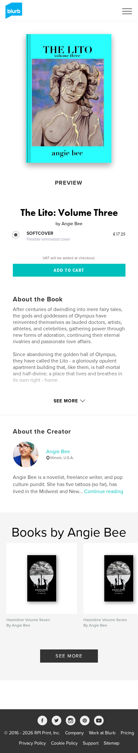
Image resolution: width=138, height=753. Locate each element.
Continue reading (103, 491)
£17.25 (119, 234)
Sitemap (111, 743)
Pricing (127, 733)
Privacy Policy (32, 743)
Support (91, 743)
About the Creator (42, 432)
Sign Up (102, 11)
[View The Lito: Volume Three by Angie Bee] (69, 98)
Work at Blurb (102, 733)
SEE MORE (69, 656)
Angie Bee (58, 451)
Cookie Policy (64, 743)
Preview (68, 182)
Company (74, 733)
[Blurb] (13, 13)
